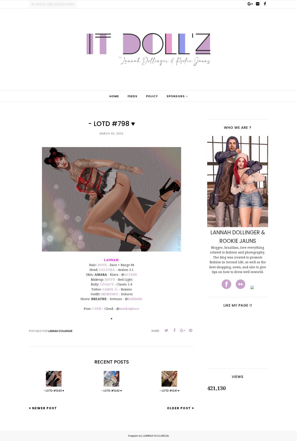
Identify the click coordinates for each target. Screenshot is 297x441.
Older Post (179, 408)
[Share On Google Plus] (182, 330)
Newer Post (44, 408)
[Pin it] (190, 330)
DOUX (102, 265)
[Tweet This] (166, 330)
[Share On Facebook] (174, 330)
